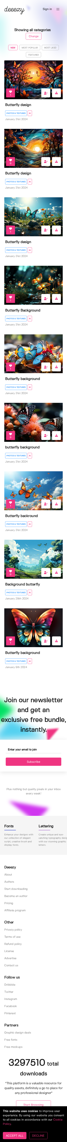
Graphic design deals (17, 1032)
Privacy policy (13, 929)
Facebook (10, 1006)
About (8, 874)
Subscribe (33, 761)
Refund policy (13, 944)
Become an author (15, 896)
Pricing (8, 903)
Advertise (10, 958)
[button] (58, 9)
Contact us (11, 965)
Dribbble (9, 984)
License (9, 951)
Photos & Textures (16, 113)
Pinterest (10, 1013)
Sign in (47, 9)
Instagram (10, 999)
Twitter (8, 992)
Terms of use (12, 937)
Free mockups (13, 1047)
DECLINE (38, 1135)
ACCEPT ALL (14, 1135)
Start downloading (16, 889)
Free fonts (10, 1040)
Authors (9, 882)
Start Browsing (33, 1105)
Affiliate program (15, 910)
